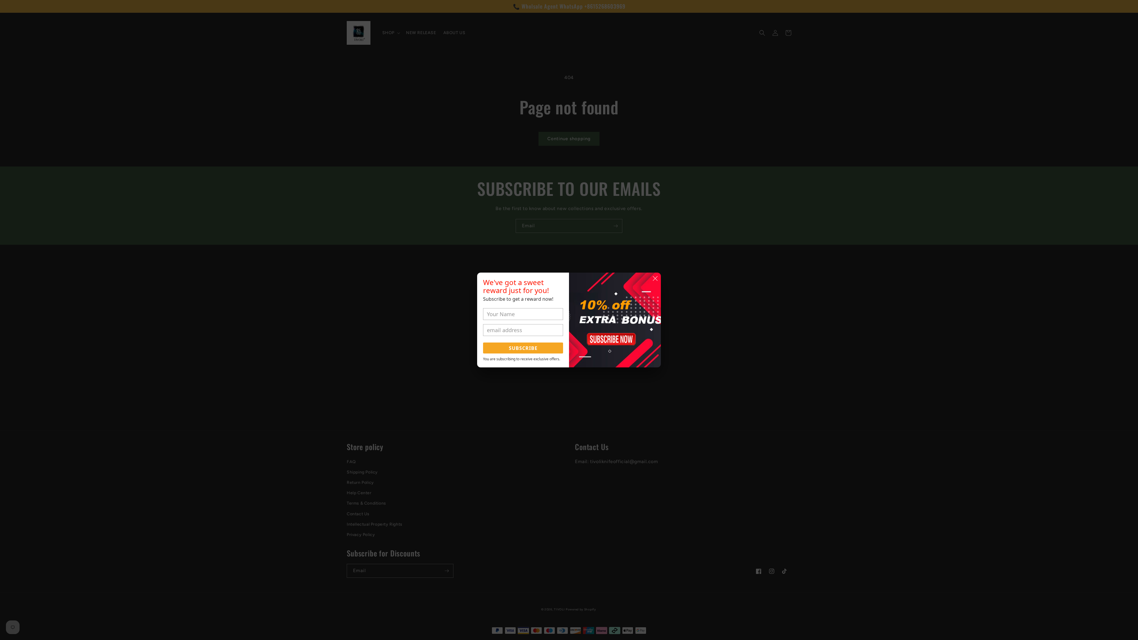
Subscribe (523, 348)
